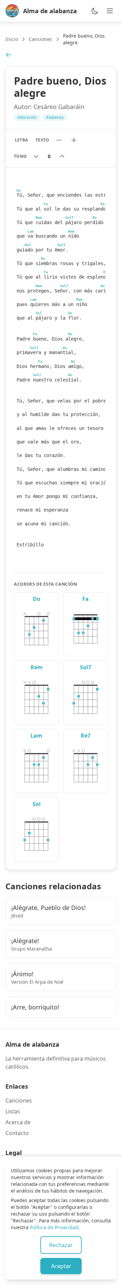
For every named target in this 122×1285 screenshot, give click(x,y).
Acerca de (17, 1122)
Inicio (11, 39)
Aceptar (61, 1266)
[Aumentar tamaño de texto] (74, 140)
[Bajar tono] (36, 156)
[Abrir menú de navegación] (110, 11)
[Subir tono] (62, 156)
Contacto (17, 1133)
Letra (21, 140)
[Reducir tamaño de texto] (59, 140)
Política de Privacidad (54, 1227)
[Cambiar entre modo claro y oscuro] (95, 11)
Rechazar (61, 1245)
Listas (12, 1111)
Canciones (40, 39)
